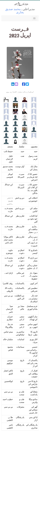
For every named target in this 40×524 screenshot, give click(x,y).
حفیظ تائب (8, 151)
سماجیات (20, 347)
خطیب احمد (8, 399)
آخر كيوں (33, 283)
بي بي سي (8, 296)
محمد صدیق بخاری (14, 11)
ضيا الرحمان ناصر (9, 309)
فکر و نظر (20, 216)
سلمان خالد (8, 339)
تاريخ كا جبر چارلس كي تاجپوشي (32, 384)
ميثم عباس (8, 332)
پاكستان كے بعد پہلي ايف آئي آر (32, 363)
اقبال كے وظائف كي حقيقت (32, 374)
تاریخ (22, 360)
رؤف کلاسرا (8, 283)
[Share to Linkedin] (12, 84)
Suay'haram (20, 4)
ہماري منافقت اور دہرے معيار (32, 229)
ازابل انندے (8, 273)
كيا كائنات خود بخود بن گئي (32, 219)
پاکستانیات (19, 283)
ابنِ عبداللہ (8, 185)
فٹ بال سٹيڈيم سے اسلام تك (32, 299)
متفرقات (20, 407)
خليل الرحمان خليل (9, 159)
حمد (35, 151)
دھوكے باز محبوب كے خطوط (33, 276)
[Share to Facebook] (23, 84)
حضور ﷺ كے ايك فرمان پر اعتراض (32, 177)
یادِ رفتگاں (20, 417)
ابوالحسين (8, 381)
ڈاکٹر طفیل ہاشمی (10, 201)
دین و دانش (19, 198)
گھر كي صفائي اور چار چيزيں (33, 410)
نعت (22, 156)
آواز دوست (19, 166)
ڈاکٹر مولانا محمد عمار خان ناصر (8, 240)
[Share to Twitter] (27, 84)
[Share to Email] (16, 84)
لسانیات (20, 339)
